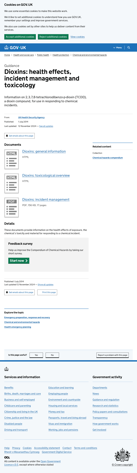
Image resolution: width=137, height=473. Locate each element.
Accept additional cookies (20, 36)
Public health (43, 55)
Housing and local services (62, 405)
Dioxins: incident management (45, 199)
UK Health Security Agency (31, 117)
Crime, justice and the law (18, 417)
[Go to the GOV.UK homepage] (15, 47)
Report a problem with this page (112, 355)
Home (7, 55)
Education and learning (61, 387)
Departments (100, 387)
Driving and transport (16, 429)
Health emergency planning (17, 327)
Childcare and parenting (17, 405)
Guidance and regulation (106, 399)
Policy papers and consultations (110, 411)
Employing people (58, 393)
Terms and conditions (85, 447)
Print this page (49, 292)
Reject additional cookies (53, 36)
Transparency (100, 417)
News (96, 393)
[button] (18, 260)
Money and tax (56, 411)
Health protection (61, 55)
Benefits (8, 387)
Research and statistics (105, 405)
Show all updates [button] (45, 284)
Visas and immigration (60, 423)
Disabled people (13, 423)
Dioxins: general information (44, 151)
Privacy (16, 447)
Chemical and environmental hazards (90, 55)
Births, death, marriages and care (22, 393)
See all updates (46, 126)
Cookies (27, 447)
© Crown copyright (122, 464)
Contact (66, 447)
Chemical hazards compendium (108, 157)
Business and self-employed (19, 399)
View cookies (78, 36)
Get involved (99, 429)
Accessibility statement (47, 447)
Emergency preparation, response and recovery (27, 317)
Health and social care (23, 55)
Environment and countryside (64, 399)
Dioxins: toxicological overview (46, 175)
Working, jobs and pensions (63, 429)
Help (7, 447)
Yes (39, 355)
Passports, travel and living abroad (67, 417)
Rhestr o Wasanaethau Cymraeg (21, 451)
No (55, 355)
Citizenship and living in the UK (21, 411)
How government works (106, 423)
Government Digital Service (57, 451)
